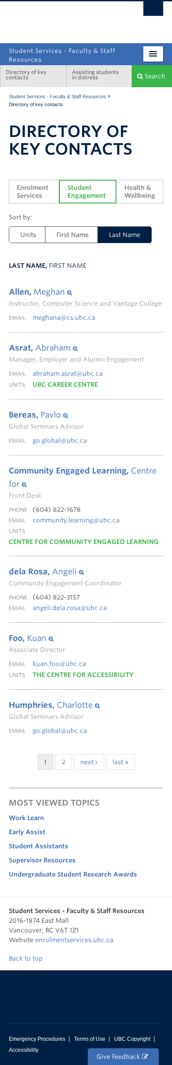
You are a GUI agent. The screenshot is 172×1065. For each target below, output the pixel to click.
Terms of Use (89, 1039)
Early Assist (27, 832)
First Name (72, 234)
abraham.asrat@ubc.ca (68, 373)
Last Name (124, 234)
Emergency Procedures (37, 1039)
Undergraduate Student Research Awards (73, 874)
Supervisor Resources (42, 860)
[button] (85, 292)
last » (120, 761)
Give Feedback (119, 1056)
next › (88, 761)
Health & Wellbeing (139, 191)
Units (28, 234)
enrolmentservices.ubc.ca (74, 939)
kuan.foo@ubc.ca (59, 663)
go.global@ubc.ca (60, 440)
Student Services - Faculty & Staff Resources (57, 96)
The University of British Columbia (114, 19)
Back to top (27, 958)
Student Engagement (86, 191)
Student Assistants (38, 846)
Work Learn (26, 817)
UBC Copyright (132, 1039)
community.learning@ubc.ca (76, 520)
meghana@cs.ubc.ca (64, 317)
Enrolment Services (33, 191)
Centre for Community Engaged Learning (84, 541)
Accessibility (23, 1050)
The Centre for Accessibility (83, 674)
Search (154, 76)
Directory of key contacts (26, 75)
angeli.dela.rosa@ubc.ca (70, 607)
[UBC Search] (153, 11)
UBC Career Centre (65, 384)
